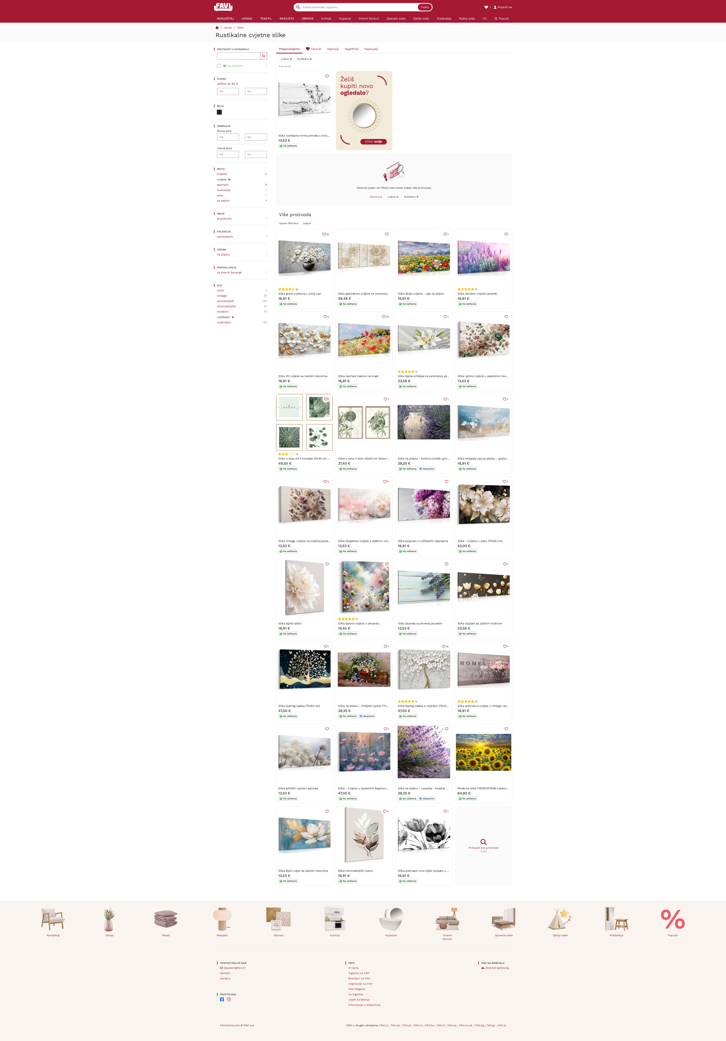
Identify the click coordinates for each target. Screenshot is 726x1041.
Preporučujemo (289, 49)
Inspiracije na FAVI (360, 983)
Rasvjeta (222, 935)
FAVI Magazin (356, 989)
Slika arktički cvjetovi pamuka (298, 788)
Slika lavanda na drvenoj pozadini (420, 623)
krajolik (222, 174)
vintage (222, 295)
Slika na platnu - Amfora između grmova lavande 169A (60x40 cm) (442, 458)
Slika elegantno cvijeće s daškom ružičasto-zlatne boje (375, 541)
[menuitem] (225, 18)
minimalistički (226, 306)
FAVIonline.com (230, 1025)
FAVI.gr (491, 1025)
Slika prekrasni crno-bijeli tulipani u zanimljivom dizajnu (435, 871)
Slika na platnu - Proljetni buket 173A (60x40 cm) (370, 706)
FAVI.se (453, 1025)
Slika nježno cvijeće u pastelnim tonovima (486, 376)
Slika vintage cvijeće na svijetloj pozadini (305, 541)
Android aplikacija (497, 967)
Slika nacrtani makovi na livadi (358, 376)
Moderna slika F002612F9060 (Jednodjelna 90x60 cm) (493, 788)
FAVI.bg (480, 1025)
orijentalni (224, 322)
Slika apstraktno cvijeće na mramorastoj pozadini (371, 293)
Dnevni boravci (447, 937)
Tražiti (425, 7)
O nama (353, 967)
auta (220, 195)
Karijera (225, 978)
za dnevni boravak (229, 272)
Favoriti (316, 49)
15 (447, 646)
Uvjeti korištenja (359, 999)
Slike (240, 27)
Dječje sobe (560, 935)
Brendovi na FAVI (359, 978)
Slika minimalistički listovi (355, 871)
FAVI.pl (407, 1025)
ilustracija (223, 190)
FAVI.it (441, 1025)
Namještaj (53, 935)
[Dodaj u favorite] (327, 76)
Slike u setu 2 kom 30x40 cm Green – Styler (368, 458)
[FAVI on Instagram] (229, 999)
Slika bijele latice (289, 623)
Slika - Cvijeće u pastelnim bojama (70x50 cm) (369, 788)
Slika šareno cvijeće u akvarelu (358, 623)
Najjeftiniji (351, 49)
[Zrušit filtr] (229, 178)
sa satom (223, 200)
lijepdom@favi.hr (235, 967)
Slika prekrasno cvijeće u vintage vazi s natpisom (490, 706)
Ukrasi (228, 27)
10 (327, 234)
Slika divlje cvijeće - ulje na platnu (421, 293)
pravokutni (224, 218)
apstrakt (222, 184)
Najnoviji (333, 49)
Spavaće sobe (504, 935)
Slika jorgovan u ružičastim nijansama (423, 541)
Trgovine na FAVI (359, 973)
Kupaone (391, 935)
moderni (222, 311)
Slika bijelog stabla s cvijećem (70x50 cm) (426, 706)
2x (297, 289)
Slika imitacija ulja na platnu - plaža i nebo (486, 458)
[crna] (219, 112)
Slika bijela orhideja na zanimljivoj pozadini (426, 376)
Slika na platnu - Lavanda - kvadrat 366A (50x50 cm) (433, 788)
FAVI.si (502, 1025)
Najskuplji (371, 49)
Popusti (673, 935)
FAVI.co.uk (466, 1025)
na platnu (223, 254)
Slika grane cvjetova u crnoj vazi (299, 293)
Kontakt (225, 973)
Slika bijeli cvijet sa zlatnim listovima (303, 871)
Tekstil (166, 935)
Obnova (278, 935)
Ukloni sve (376, 196)
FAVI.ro (418, 1025)
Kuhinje (335, 935)
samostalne (225, 236)
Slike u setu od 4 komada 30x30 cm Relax (306, 458)
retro (220, 290)
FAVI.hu (430, 1025)
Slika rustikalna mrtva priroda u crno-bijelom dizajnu (313, 135)
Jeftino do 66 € (227, 83)
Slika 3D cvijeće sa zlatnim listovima (302, 376)
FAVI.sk (396, 1025)
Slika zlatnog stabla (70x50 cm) (299, 706)
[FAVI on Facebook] (222, 999)
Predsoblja (616, 935)
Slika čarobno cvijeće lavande (477, 293)
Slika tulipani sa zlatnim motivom (480, 623)
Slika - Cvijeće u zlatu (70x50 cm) (480, 541)
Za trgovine (355, 994)
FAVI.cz (384, 1025)
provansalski (225, 301)
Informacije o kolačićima (364, 1004)
